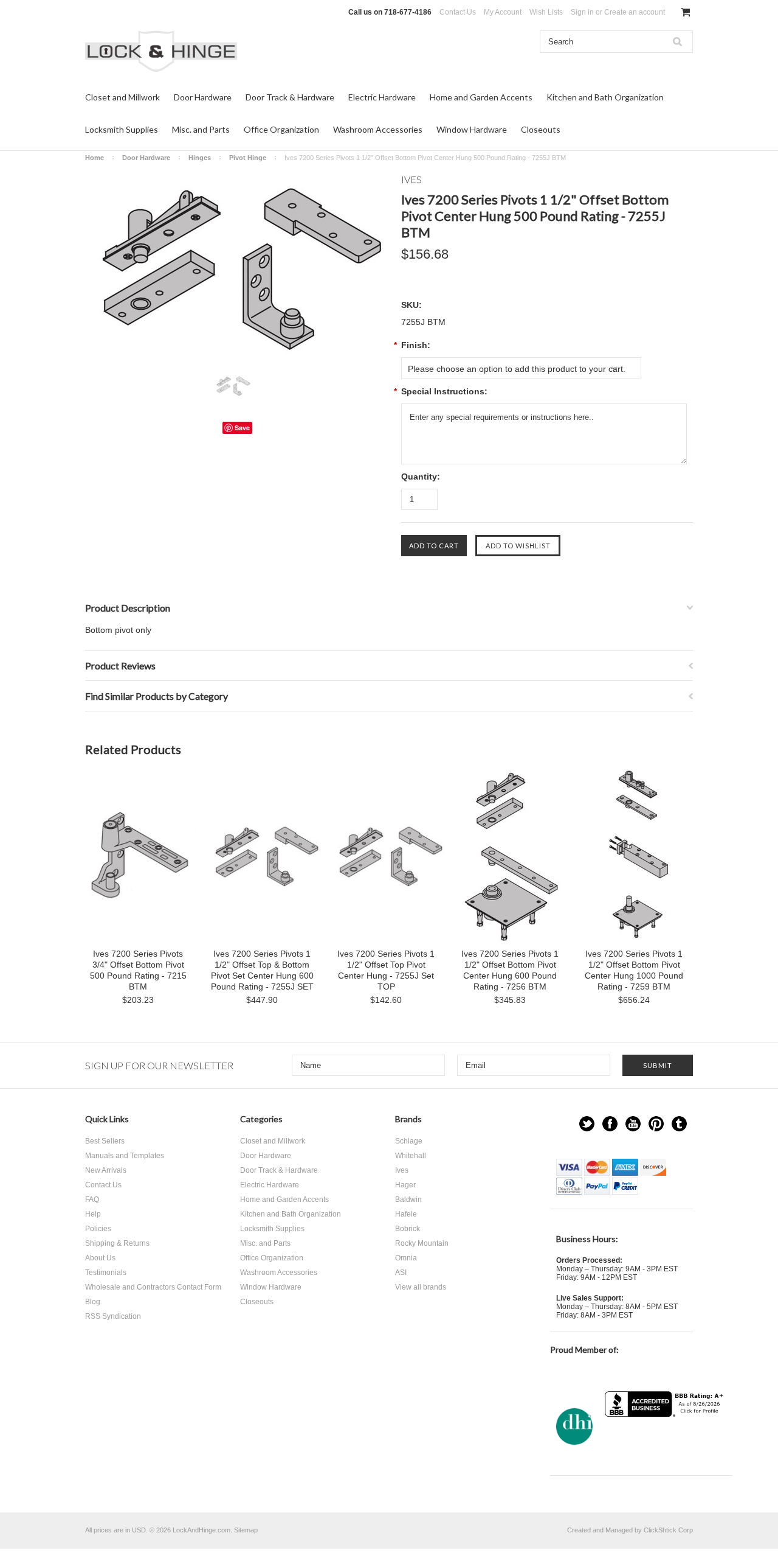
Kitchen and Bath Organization (605, 97)
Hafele (406, 1214)
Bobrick (407, 1228)
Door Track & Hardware (290, 97)
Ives (401, 1170)
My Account (503, 12)
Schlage (408, 1141)
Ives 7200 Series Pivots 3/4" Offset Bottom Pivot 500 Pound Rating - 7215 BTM (138, 970)
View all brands (420, 1287)
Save (242, 427)
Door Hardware (203, 97)
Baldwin (408, 1199)
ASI (401, 1272)
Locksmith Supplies (121, 129)
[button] (665, 1441)
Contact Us (457, 12)
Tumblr (679, 1123)
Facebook (610, 1123)
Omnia (406, 1258)
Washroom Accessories (377, 129)
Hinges (199, 157)
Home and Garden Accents (481, 97)
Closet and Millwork (122, 97)
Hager (405, 1185)
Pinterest (656, 1123)
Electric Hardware (382, 97)
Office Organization (281, 129)
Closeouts (540, 129)
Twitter (586, 1123)
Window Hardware (471, 129)
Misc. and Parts (201, 129)
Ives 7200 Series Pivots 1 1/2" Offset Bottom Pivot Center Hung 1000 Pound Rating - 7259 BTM (634, 970)
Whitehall (410, 1155)
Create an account (634, 12)
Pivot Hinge (247, 157)
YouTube (633, 1123)
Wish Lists (546, 12)
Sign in (582, 12)
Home (94, 157)
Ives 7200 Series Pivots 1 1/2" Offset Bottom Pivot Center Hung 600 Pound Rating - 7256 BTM (510, 970)
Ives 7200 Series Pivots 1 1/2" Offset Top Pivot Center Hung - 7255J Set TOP (386, 970)
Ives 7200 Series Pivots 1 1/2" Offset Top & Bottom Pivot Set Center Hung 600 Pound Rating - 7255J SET (262, 970)
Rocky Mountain (422, 1243)
